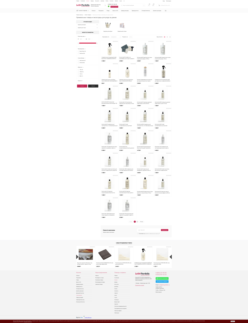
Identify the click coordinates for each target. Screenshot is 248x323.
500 (81, 76)
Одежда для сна (79, 286)
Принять (232, 321)
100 (81, 69)
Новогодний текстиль (80, 299)
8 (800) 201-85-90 (112, 4)
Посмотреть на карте (139, 285)
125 (81, 73)
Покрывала (78, 277)
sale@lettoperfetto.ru (164, 285)
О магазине (116, 277)
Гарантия (116, 304)
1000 (82, 71)
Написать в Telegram (163, 281)
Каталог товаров (83, 10)
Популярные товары (99, 279)
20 (97, 24)
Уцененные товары (99, 284)
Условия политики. (28, 321)
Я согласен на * (149, 233)
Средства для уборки (82, 24)
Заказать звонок (114, 6)
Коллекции (116, 299)
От (78, 39)
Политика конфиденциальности (120, 306)
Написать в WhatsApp (163, 278)
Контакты (116, 290)
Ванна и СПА (78, 282)
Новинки (97, 275)
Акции (115, 295)
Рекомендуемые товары (100, 282)
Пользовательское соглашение (120, 308)
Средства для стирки (82, 27)
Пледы (77, 279)
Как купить (116, 284)
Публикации (116, 312)
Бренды (115, 282)
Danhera (82, 53)
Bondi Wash (83, 51)
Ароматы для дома (80, 290)
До (86, 39)
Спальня (77, 275)
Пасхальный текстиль (80, 301)
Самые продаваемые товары (124, 243)
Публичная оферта (117, 310)
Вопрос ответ (117, 301)
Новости (116, 293)
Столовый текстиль (80, 288)
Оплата (115, 288)
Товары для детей (79, 297)
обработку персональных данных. (152, 233)
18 (97, 27)
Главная (115, 275)
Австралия (83, 60)
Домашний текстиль (80, 293)
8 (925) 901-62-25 (161, 274)
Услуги (115, 297)
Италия (82, 62)
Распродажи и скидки (99, 277)
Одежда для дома (79, 284)
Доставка (116, 286)
